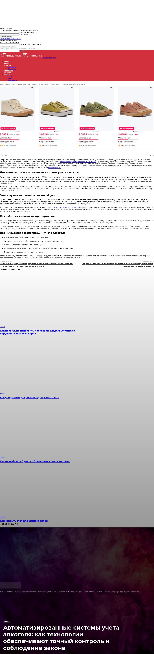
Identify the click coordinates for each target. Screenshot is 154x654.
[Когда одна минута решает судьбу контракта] (39, 366)
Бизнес (6, 621)
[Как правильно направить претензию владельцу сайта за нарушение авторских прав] (39, 300)
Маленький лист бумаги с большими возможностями (35, 461)
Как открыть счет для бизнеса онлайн (24, 520)
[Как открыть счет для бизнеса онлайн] (39, 490)
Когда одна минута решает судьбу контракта (29, 397)
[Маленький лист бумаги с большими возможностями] (39, 430)
